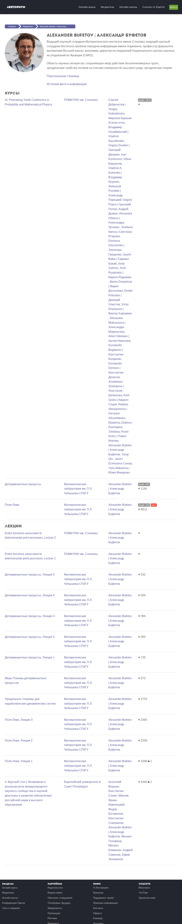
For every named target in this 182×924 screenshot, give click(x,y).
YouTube (143, 892)
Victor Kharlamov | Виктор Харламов (120, 309)
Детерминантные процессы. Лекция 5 (30, 574)
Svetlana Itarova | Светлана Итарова (120, 232)
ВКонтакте (144, 887)
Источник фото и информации (67, 84)
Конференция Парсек (13, 903)
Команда (98, 918)
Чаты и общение (11, 908)
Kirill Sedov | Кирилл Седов (118, 400)
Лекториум (16, 7)
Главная (12, 26)
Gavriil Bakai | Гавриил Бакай (119, 259)
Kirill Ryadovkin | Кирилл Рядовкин (119, 272)
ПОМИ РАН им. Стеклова (81, 99)
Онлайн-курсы (87, 7)
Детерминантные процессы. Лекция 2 (30, 636)
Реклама (52, 918)
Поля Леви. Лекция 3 (19, 719)
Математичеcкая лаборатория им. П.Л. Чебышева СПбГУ (78, 489)
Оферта (97, 913)
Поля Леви (12, 504)
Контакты (98, 908)
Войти (173, 7)
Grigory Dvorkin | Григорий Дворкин (119, 150)
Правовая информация (105, 903)
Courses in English (154, 7)
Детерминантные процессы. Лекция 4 (30, 595)
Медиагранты (55, 908)
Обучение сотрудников (60, 897)
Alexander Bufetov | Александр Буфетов (57, 26)
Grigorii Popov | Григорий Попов (120, 204)
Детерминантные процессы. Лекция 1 (30, 657)
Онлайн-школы (128, 7)
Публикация (54, 913)
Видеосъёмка (55, 892)
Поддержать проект (103, 897)
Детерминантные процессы (23, 484)
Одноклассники (147, 897)
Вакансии (98, 892)
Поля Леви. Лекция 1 (19, 761)
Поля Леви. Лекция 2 (19, 740)
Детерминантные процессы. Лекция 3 (30, 616)
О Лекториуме (100, 887)
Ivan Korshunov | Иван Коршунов (119, 159)
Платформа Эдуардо (59, 903)
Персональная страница (63, 76)
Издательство (55, 887)
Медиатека (107, 7)
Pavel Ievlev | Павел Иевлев (118, 436)
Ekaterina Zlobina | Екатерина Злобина (120, 427)
